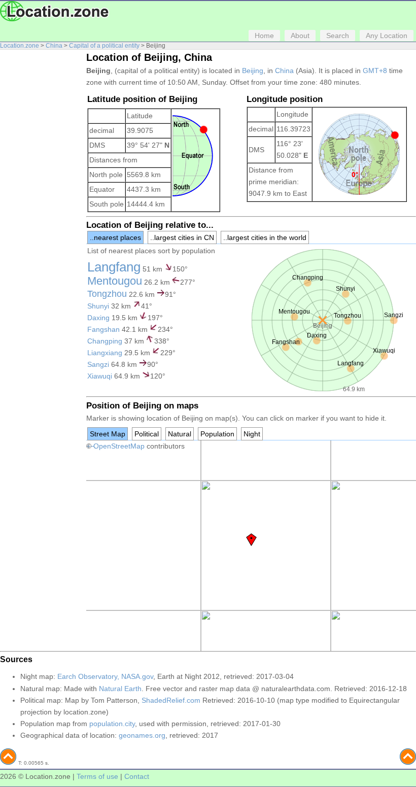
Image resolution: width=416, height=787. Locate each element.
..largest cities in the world (264, 237)
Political (146, 434)
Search (337, 35)
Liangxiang (104, 353)
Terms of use (97, 776)
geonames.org (142, 735)
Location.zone (19, 45)
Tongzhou (107, 294)
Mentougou (114, 281)
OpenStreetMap (119, 446)
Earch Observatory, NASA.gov (105, 676)
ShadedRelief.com (171, 700)
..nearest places (115, 237)
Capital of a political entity (104, 45)
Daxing (98, 318)
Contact (136, 776)
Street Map (107, 434)
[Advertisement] (40, 207)
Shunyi (98, 306)
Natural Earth (120, 689)
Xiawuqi (99, 376)
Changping (104, 341)
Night (252, 434)
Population (217, 434)
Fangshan (103, 329)
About (300, 35)
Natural (179, 434)
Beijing (252, 70)
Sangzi (98, 364)
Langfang (114, 267)
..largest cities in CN (182, 237)
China (54, 45)
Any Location (386, 35)
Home (264, 35)
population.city (112, 724)
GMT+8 (375, 70)
